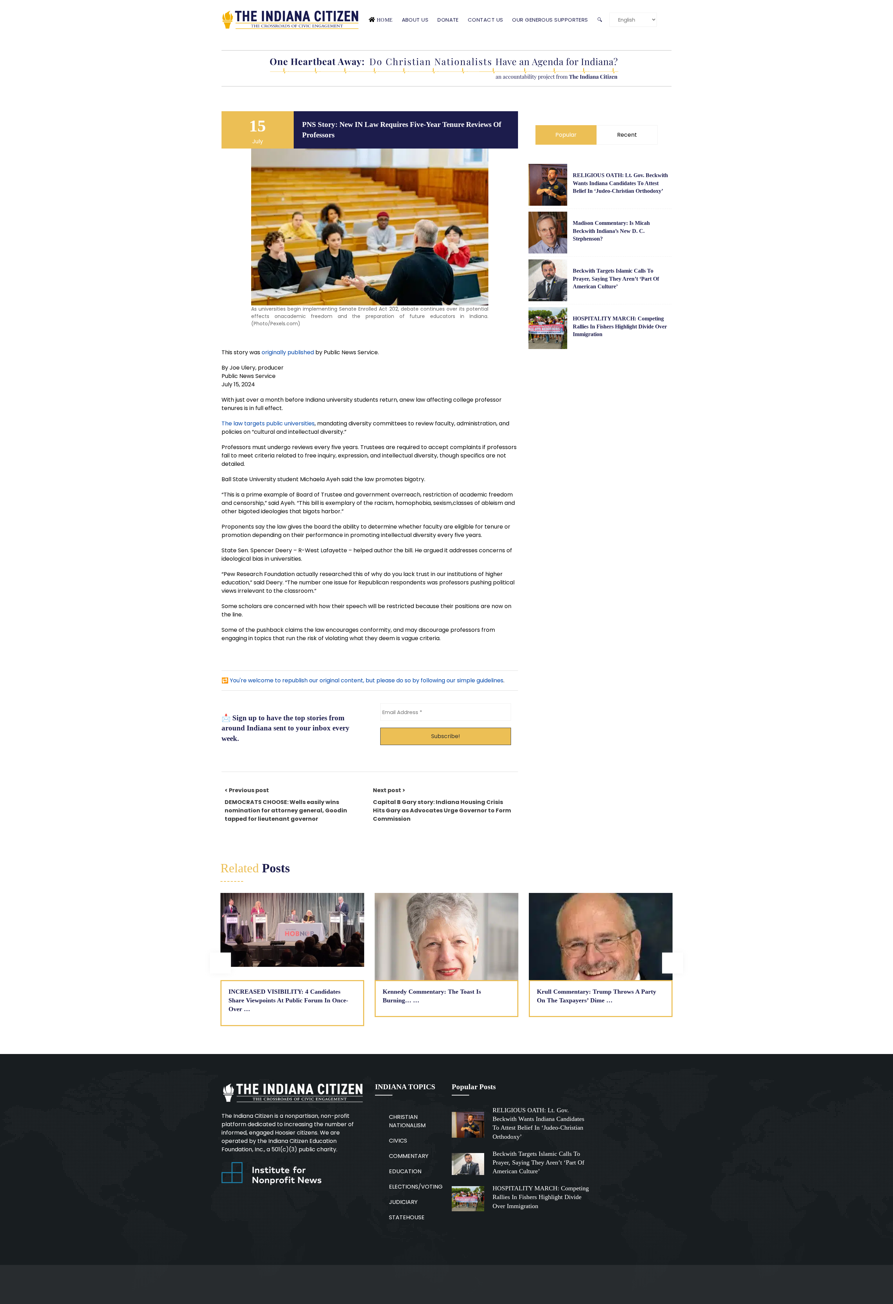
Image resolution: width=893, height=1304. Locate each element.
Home (385, 19)
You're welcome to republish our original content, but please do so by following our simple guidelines (366, 680)
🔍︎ (599, 19)
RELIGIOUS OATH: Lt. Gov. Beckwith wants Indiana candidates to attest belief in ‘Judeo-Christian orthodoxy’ (620, 183)
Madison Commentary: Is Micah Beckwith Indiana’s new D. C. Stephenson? (611, 231)
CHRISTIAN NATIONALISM (407, 1121)
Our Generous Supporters (550, 19)
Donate (448, 19)
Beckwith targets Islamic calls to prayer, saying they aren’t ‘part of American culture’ (616, 278)
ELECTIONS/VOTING (416, 1187)
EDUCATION (405, 1171)
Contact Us (485, 19)
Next (672, 963)
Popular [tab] (566, 135)
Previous (220, 963)
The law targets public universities (268, 423)
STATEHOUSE (407, 1217)
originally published (288, 352)
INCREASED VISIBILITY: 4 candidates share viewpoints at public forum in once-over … (288, 1000)
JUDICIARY (403, 1202)
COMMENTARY (408, 1156)
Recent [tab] (627, 135)
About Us (415, 19)
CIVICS (398, 1141)
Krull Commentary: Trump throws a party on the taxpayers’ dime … (596, 996)
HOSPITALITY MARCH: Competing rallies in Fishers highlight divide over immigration (620, 326)
